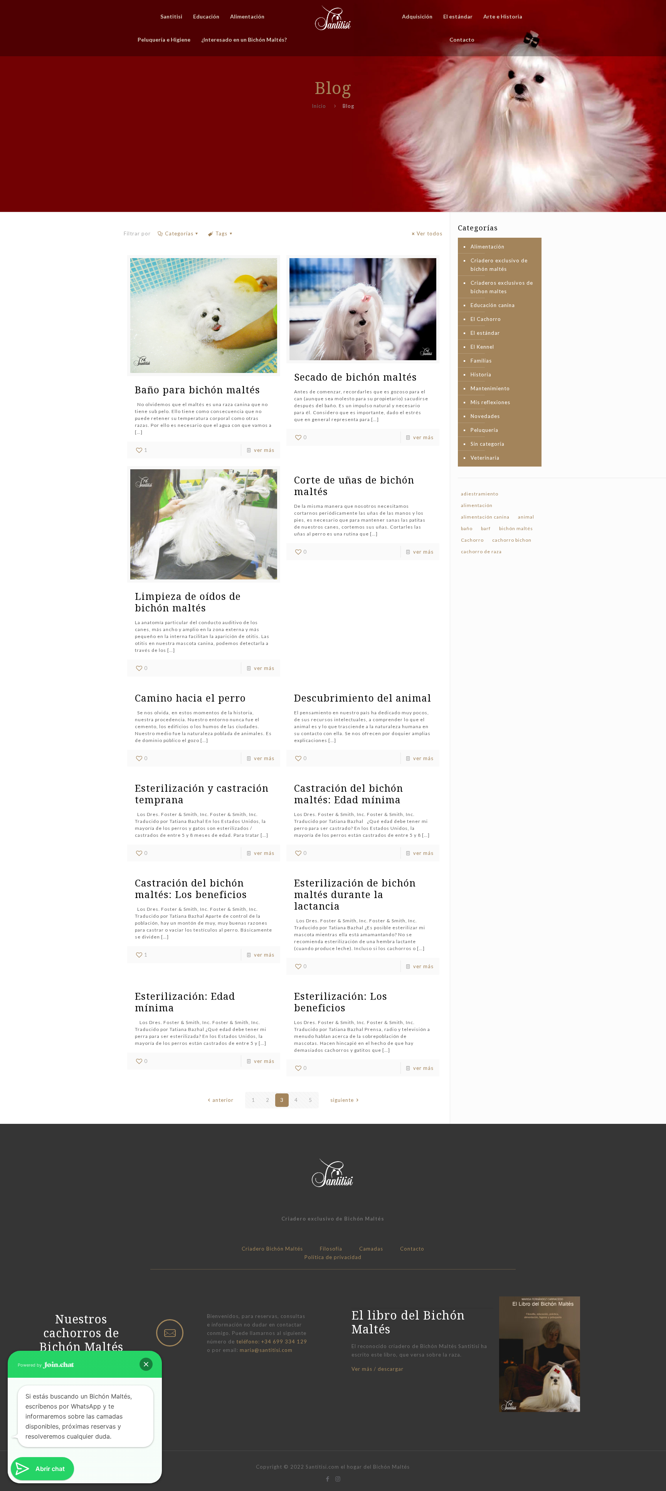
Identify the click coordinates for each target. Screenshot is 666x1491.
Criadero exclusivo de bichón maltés (499, 264)
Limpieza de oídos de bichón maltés (188, 601)
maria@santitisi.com (266, 1350)
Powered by (30, 1365)
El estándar (485, 333)
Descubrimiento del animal (362, 697)
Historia (481, 374)
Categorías (179, 233)
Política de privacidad (333, 1257)
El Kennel (482, 347)
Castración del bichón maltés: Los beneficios (191, 888)
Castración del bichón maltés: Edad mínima (348, 793)
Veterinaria (485, 458)
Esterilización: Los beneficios (340, 1001)
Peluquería (484, 430)
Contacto (412, 1249)
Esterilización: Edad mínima (185, 1001)
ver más (264, 450)
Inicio (319, 106)
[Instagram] (338, 1478)
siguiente (342, 1100)
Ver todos (429, 233)
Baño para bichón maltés (197, 389)
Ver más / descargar (378, 1369)
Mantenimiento (490, 388)
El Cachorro (486, 319)
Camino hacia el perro (190, 697)
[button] (146, 1364)
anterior (223, 1100)
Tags (221, 233)
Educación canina (493, 305)
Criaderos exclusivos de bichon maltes (502, 287)
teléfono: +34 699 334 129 (271, 1341)
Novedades (485, 416)
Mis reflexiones (490, 402)
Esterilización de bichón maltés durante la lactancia (355, 894)
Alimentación (488, 246)
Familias (481, 361)
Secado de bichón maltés (355, 376)
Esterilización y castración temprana (202, 793)
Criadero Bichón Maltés (272, 1249)
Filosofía (331, 1249)
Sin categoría (488, 444)
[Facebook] (328, 1478)
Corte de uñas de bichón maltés (354, 485)
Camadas (371, 1249)
